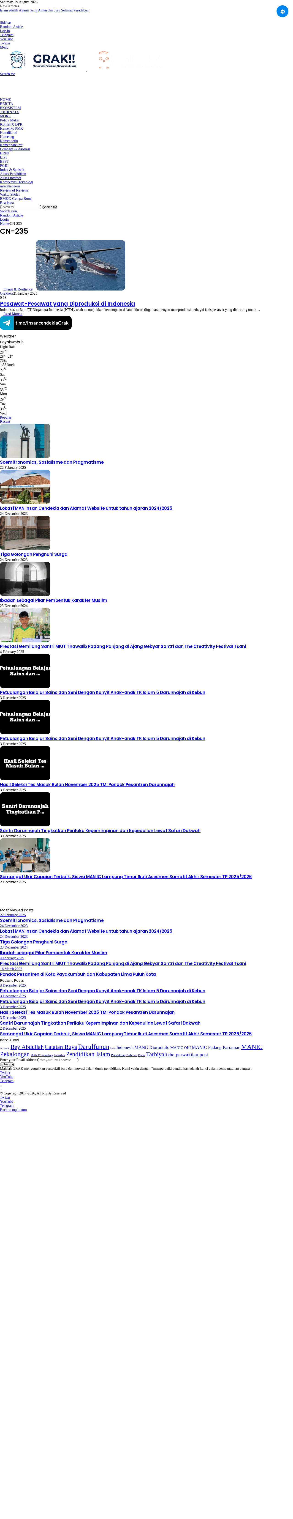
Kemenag (7, 137)
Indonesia (125, 1047)
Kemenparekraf (11, 145)
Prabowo (131, 1055)
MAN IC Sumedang (42, 1055)
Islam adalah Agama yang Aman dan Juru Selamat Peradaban (44, 10)
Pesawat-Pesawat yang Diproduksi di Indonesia (67, 303)
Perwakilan (118, 1055)
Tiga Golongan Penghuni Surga (34, 554)
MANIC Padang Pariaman (216, 1047)
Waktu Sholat (9, 194)
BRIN (4, 153)
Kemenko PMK (11, 128)
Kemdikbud (8, 132)
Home (5, 99)
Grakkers (6, 293)
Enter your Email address (18, 1060)
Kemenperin (9, 141)
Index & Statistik (12, 170)
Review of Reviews (14, 190)
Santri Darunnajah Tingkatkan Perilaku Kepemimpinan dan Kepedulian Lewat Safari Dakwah (100, 831)
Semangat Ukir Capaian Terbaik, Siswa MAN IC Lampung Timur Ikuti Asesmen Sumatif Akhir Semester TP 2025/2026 (126, 877)
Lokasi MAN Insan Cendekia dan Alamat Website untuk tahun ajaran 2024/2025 (86, 508)
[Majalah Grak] (87, 70)
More (5, 116)
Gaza (113, 1048)
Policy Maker (9, 120)
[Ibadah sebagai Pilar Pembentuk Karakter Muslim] (25, 595)
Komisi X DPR (11, 124)
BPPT (4, 161)
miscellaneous (10, 186)
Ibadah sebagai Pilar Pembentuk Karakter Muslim (53, 600)
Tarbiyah (156, 1054)
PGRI (4, 165)
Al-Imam (5, 1048)
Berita (6, 104)
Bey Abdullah (27, 1047)
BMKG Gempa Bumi (16, 198)
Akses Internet (10, 178)
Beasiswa (7, 203)
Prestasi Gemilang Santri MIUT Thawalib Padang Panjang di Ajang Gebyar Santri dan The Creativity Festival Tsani (123, 646)
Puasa (141, 1055)
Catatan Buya (61, 1047)
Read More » (12, 314)
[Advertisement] (83, 86)
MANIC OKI (180, 1047)
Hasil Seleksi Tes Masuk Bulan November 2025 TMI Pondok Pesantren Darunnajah (87, 784)
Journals (9, 112)
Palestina (59, 1055)
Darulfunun (93, 1046)
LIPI (3, 157)
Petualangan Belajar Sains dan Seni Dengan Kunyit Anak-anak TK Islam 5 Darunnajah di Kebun (102, 692)
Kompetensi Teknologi (16, 182)
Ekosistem (10, 108)
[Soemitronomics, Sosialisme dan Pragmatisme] (25, 457)
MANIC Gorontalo (151, 1047)
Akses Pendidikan (13, 174)
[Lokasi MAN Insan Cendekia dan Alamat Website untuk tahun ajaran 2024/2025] (25, 503)
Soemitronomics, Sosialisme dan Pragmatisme (52, 462)
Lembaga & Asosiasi (15, 149)
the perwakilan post (188, 1054)
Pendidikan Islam (88, 1054)
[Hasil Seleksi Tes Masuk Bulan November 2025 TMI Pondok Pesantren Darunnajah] (25, 779)
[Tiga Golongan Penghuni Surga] (25, 549)
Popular (5, 417)
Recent (5, 421)
